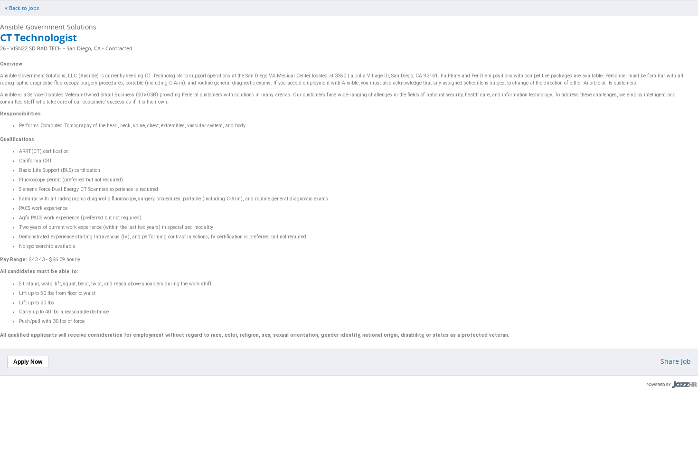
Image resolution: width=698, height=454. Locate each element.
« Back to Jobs (22, 8)
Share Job (675, 361)
